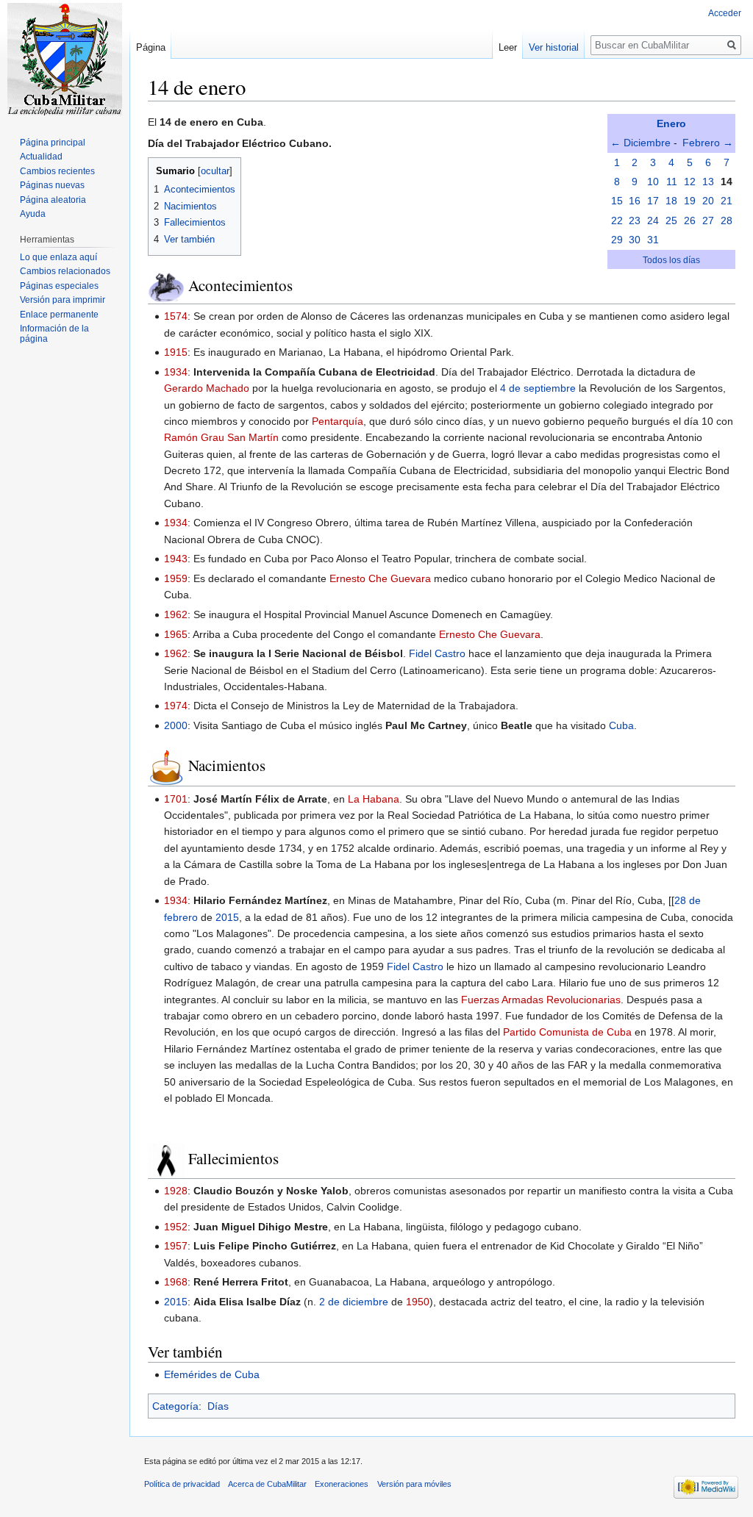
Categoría (175, 1406)
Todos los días (671, 260)
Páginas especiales (59, 286)
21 (726, 201)
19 (690, 201)
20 (708, 201)
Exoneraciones (341, 1484)
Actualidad (41, 156)
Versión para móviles (414, 1484)
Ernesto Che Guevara (380, 578)
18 (671, 201)
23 (634, 220)
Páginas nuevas (52, 185)
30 (634, 239)
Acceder (724, 13)
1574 (176, 316)
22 (617, 220)
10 (653, 181)
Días (218, 1406)
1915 (176, 352)
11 (671, 181)
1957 (176, 1246)
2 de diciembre (353, 1302)
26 (690, 220)
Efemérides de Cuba (212, 1374)
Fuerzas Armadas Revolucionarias (541, 999)
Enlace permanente (59, 314)
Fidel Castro (437, 653)
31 (653, 239)
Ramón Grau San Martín (221, 437)
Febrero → (707, 142)
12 (690, 181)
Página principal (52, 142)
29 (617, 239)
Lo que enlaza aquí (58, 257)
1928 (176, 1191)
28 (726, 220)
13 (708, 181)
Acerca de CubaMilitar (267, 1484)
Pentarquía (337, 421)
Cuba (621, 725)
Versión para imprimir (62, 300)
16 (634, 201)
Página (150, 47)
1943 (176, 558)
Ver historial (554, 47)
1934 (176, 372)
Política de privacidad (182, 1484)
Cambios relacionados (65, 271)
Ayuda (33, 214)
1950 (417, 1302)
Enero (671, 123)
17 (653, 201)
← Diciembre (640, 142)
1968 (176, 1282)
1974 (176, 705)
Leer (508, 47)
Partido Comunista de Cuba (567, 1032)
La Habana (373, 799)
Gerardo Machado (206, 388)
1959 (176, 578)
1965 (176, 634)
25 (671, 220)
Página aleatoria (53, 200)
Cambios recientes (57, 171)
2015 (227, 917)
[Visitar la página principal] (65, 59)
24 (653, 220)
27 (708, 220)
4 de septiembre (538, 388)
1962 (176, 614)
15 (617, 201)
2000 (176, 725)
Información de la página (54, 333)
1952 (176, 1227)
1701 (176, 799)
